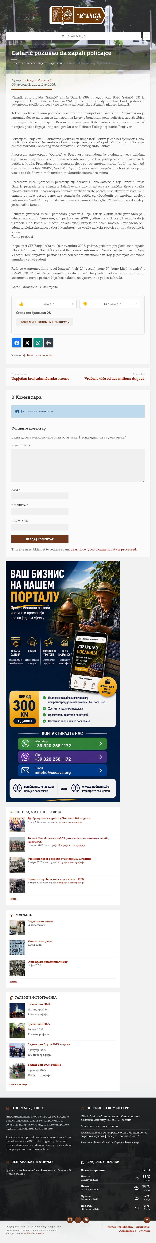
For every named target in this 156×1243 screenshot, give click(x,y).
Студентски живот (40, 921)
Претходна (19, 374)
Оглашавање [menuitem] (127, 1230)
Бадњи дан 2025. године (44, 1064)
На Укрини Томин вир (124, 1142)
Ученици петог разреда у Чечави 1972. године (59, 859)
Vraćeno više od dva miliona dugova (114, 378)
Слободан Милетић (36, 80)
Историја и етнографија (68, 822)
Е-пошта (19, 505)
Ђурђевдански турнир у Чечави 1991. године (59, 818)
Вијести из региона (50, 63)
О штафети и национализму (48, 962)
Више (13, 899)
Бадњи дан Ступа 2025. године (49, 1044)
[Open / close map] (146, 36)
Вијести (30, 63)
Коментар (20, 446)
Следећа (138, 374)
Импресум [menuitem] (143, 1227)
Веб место (20, 521)
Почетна (17, 63)
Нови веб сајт (48, 1170)
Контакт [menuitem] (144, 1230)
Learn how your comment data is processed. (104, 549)
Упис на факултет (40, 941)
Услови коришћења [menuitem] (120, 1227)
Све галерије (18, 1085)
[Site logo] (78, 16)
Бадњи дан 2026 (39, 1004)
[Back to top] (147, 1220)
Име (15, 489)
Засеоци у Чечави (106, 1126)
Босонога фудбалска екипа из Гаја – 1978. (56, 879)
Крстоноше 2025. (39, 1024)
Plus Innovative (35, 1234)
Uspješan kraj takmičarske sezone (40, 378)
